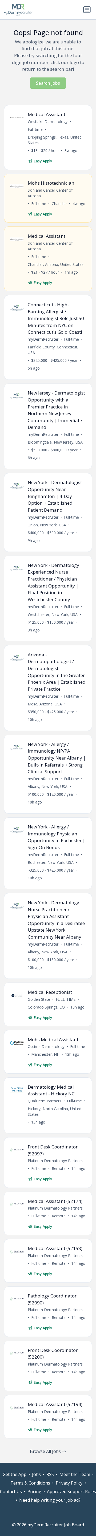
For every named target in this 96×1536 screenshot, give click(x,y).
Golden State (39, 999)
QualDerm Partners (44, 1100)
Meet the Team (74, 1474)
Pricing (34, 1491)
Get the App (14, 1474)
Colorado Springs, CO (46, 1007)
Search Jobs (48, 83)
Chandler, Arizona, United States (55, 264)
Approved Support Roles (71, 1491)
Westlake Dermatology (47, 121)
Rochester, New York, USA (51, 862)
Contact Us (11, 1491)
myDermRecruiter (43, 339)
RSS (50, 1474)
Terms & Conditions (30, 1483)
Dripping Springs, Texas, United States (55, 140)
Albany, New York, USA (47, 786)
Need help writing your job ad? (50, 1500)
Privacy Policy (69, 1483)
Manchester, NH (45, 1054)
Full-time (35, 129)
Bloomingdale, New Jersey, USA (55, 442)
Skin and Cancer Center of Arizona (50, 193)
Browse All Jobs (46, 1451)
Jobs (36, 1474)
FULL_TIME (65, 999)
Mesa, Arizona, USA (45, 703)
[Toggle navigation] (87, 10)
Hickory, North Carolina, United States (54, 1111)
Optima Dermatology (46, 1046)
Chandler (59, 203)
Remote (59, 1168)
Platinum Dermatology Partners (55, 1160)
